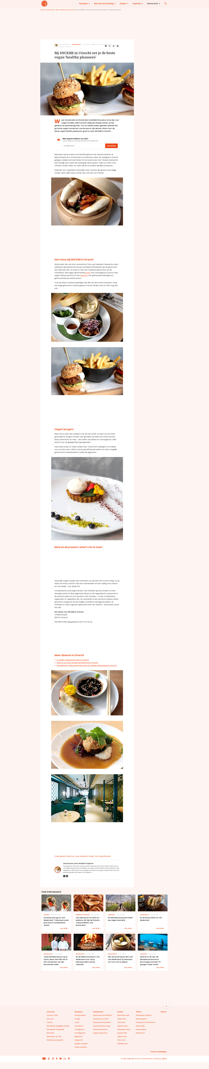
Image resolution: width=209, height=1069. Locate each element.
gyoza (87, 272)
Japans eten (122, 1036)
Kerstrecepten (80, 1015)
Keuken (123, 3)
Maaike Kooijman (64, 44)
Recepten (83, 3)
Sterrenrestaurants (100, 1029)
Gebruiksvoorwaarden (55, 1040)
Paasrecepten (141, 1029)
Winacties (50, 1033)
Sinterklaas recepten (144, 1015)
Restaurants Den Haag (101, 1026)
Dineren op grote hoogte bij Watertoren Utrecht (77, 662)
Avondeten (79, 1026)
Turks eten (121, 1022)
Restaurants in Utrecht (68, 10)
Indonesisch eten (123, 1029)
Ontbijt (77, 1019)
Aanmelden (111, 146)
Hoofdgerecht (80, 1033)
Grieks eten (121, 1019)
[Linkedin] (67, 876)
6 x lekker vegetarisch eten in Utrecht (73, 660)
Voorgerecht (79, 1029)
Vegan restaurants (100, 1033)
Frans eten (121, 1040)
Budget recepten (81, 1044)
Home (42, 10)
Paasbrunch (140, 1033)
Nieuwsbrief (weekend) (55, 1029)
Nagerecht (79, 1040)
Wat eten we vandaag (104, 3)
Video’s (164, 1012)
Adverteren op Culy (54, 1036)
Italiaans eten (122, 1026)
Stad (57, 10)
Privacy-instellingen (158, 1052)
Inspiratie (137, 3)
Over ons (50, 1019)
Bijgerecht (78, 1036)
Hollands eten (122, 1044)
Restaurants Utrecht (101, 1019)
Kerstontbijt (140, 1026)
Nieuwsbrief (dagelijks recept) (58, 1026)
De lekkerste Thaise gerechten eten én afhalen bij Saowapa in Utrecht (87, 665)
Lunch (77, 1022)
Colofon (50, 1022)
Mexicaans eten (123, 1015)
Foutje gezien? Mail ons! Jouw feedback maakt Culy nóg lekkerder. (82, 856)
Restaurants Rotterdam (102, 1022)
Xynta (164, 1059)
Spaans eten (122, 1033)
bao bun (84, 275)
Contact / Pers (52, 1015)
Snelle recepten (81, 1047)
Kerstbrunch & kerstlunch (145, 1022)
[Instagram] (64, 876)
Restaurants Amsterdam (102, 1015)
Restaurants (152, 3)
